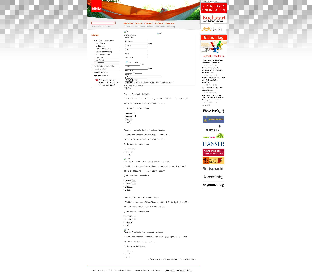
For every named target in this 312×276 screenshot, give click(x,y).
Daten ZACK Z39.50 (104, 49)
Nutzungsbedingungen (187, 259)
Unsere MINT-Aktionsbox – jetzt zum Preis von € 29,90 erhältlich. (213, 80)
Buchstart (150, 27)
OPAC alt (99, 57)
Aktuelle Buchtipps (101, 72)
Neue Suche (101, 43)
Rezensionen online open (104, 40)
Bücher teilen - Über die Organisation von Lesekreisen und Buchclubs (212, 70)
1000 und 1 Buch (100, 69)
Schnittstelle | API (103, 54)
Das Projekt (160, 82)
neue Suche (138, 82)
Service (139, 23)
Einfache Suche (149, 82)
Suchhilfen (100, 63)
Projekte (158, 23)
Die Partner (169, 82)
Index (150, 43)
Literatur (148, 23)
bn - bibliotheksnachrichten (104, 66)
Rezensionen (140, 27)
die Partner (100, 60)
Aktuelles (128, 23)
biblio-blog (171, 27)
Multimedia (160, 27)
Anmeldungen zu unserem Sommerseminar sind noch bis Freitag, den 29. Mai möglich (213, 97)
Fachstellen (127, 27)
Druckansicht (96, 27)
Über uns (169, 23)
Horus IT (176, 259)
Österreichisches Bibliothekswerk (161, 259)
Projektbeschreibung (104, 52)
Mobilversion (101, 46)
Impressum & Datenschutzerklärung (179, 270)
